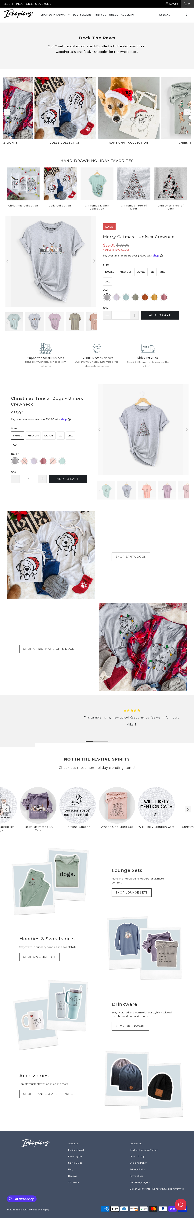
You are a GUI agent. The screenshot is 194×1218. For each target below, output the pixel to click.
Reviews (72, 1175)
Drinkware (124, 1004)
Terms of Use (136, 1175)
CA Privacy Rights (140, 1182)
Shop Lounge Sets (132, 892)
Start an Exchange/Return (144, 1149)
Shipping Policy (138, 1162)
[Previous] (8, 261)
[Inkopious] (18, 14)
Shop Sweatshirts (39, 956)
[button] (56, 15)
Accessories (34, 1075)
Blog (70, 1169)
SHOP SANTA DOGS (131, 556)
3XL (107, 281)
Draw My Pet (75, 1156)
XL (152, 271)
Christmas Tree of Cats (170, 189)
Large (141, 271)
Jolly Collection (60, 189)
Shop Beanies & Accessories (48, 1094)
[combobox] (173, 15)
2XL (162, 271)
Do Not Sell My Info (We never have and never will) (157, 1188)
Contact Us (136, 1143)
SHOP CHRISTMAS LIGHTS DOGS (48, 648)
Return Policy (137, 1156)
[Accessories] (143, 1085)
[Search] (185, 15)
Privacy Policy (137, 1169)
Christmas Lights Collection (97, 189)
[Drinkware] (51, 1015)
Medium (125, 271)
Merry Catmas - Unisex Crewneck (140, 236)
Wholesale (73, 1182)
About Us (73, 1143)
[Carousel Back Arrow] (7, 112)
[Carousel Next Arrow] (187, 112)
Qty (105, 307)
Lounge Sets (127, 870)
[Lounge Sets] (51, 881)
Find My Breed (76, 1149)
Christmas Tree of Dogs (133, 189)
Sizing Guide (75, 1162)
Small (109, 271)
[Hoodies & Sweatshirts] (143, 948)
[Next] (94, 261)
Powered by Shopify (38, 1209)
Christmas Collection (23, 189)
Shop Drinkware (130, 1026)
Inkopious (21, 1209)
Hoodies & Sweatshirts (47, 938)
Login (173, 3)
